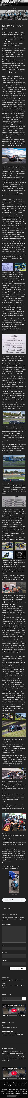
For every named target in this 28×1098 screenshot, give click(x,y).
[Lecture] (4, 1015)
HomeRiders (9, 2)
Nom (4, 945)
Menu (14, 8)
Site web (4, 960)
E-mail (4, 952)
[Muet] (21, 1015)
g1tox (15, 23)
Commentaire (6, 924)
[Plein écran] (24, 1015)
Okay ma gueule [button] (11, 1096)
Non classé (7, 908)
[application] (14, 1010)
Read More (19, 1096)
